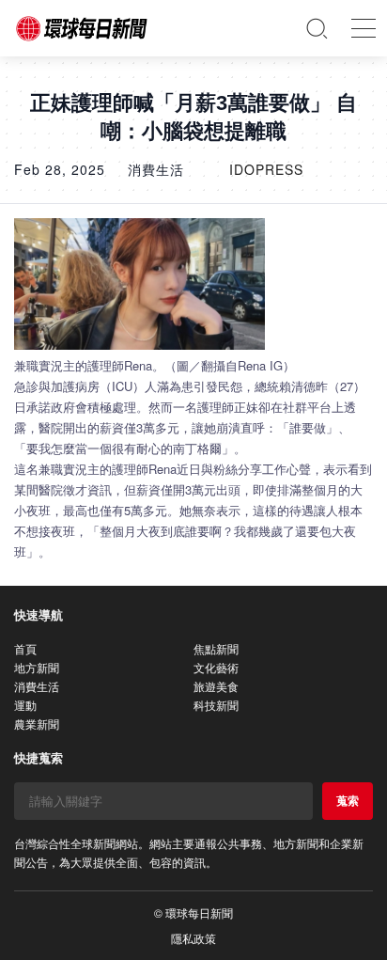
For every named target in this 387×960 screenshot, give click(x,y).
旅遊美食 (216, 686)
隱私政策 (193, 938)
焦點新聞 (216, 648)
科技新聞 (216, 705)
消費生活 (36, 686)
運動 (25, 705)
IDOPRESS (266, 169)
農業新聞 (36, 724)
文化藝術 (216, 667)
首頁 (25, 648)
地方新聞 (36, 667)
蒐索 (347, 800)
